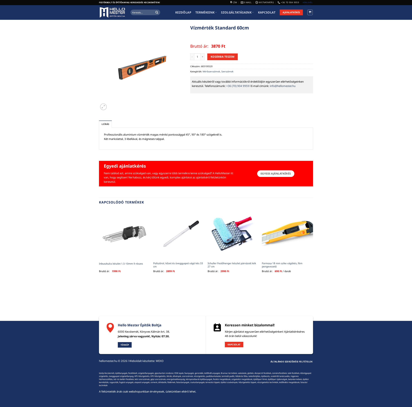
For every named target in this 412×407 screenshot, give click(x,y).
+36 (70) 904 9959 (237, 86)
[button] (310, 12)
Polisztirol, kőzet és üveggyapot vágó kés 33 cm (178, 265)
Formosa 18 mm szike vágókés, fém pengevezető (282, 265)
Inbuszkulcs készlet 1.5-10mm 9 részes (121, 263)
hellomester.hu (108, 361)
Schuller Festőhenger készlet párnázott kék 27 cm (232, 265)
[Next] (312, 244)
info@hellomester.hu (282, 86)
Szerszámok (227, 71)
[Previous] (99, 244)
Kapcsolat (267, 12)
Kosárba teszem (222, 56)
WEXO (160, 361)
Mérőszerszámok (211, 71)
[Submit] (157, 12)
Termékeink (205, 12)
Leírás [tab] (105, 124)
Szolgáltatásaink (236, 12)
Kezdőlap (183, 12)
